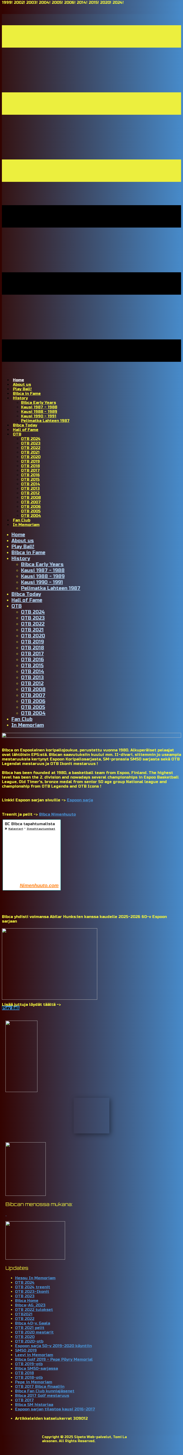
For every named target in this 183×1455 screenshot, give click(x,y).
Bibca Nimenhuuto (57, 814)
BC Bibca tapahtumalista (30, 824)
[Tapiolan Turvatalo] (35, 1258)
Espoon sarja (80, 800)
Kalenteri (15, 828)
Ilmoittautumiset (41, 828)
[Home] (91, 736)
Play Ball (11, 1008)
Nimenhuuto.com (39, 885)
